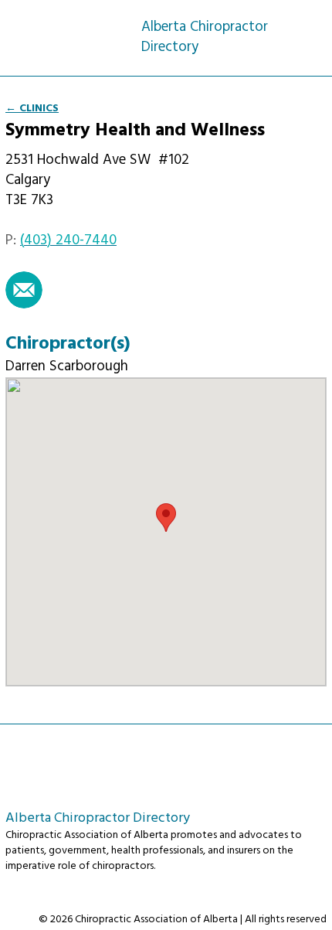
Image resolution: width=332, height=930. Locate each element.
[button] (166, 517)
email (23, 289)
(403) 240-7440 (68, 240)
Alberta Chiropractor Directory (73, 28)
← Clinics (32, 109)
